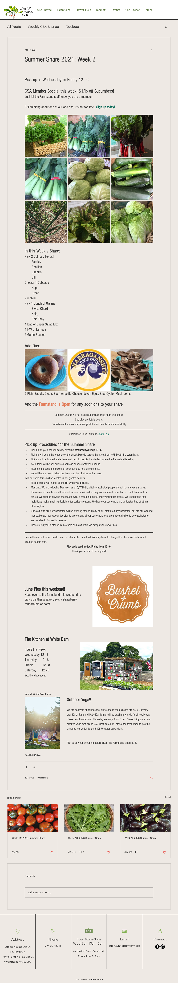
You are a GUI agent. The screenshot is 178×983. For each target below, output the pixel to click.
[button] (166, 26)
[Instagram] (162, 946)
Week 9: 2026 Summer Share (140, 838)
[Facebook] (157, 946)
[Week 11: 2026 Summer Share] (32, 818)
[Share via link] (35, 767)
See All (168, 797)
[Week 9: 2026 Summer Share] (145, 818)
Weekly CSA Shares (43, 26)
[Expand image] (46, 136)
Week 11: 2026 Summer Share (28, 838)
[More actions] (151, 50)
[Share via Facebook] (26, 767)
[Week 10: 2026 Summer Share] (89, 818)
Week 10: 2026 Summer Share (85, 838)
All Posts (14, 26)
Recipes (72, 26)
